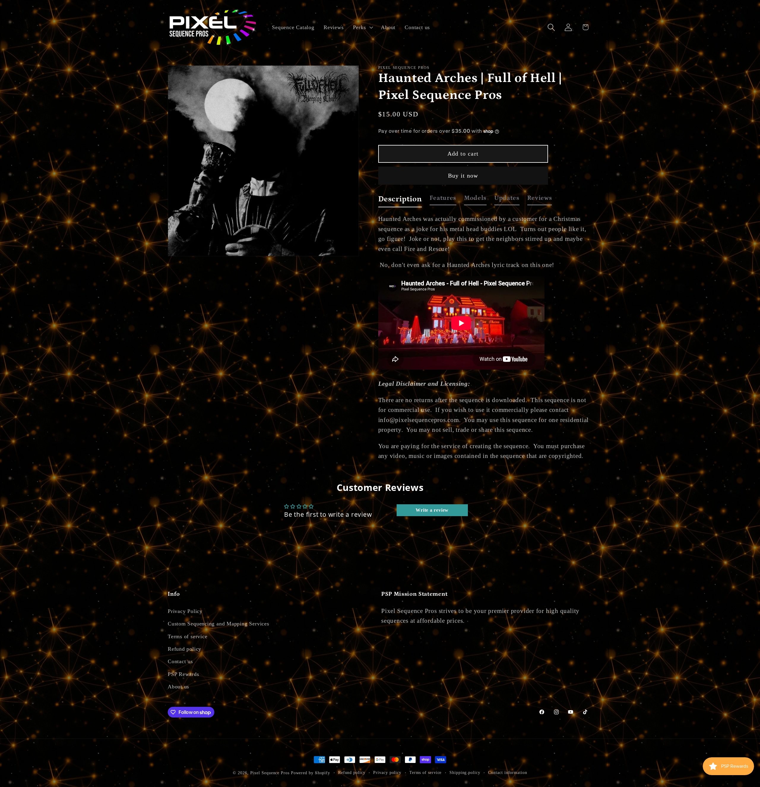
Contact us (180, 661)
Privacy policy (387, 772)
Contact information (507, 772)
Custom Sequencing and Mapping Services (218, 624)
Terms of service (187, 636)
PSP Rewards (183, 674)
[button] (362, 27)
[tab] (400, 200)
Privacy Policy (185, 611)
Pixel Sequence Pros (269, 772)
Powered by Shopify (310, 772)
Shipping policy (464, 772)
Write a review (432, 510)
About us (178, 687)
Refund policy (184, 649)
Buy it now (463, 176)
